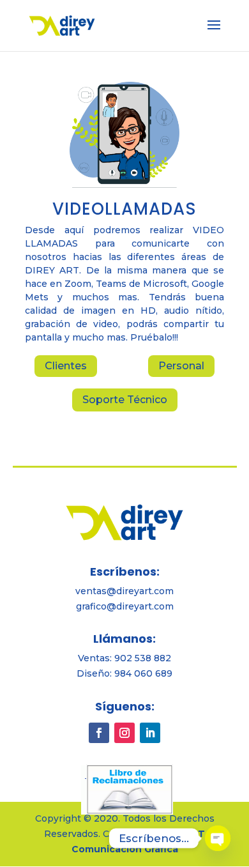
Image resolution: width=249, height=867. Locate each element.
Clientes (66, 366)
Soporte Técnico (124, 400)
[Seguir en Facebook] (99, 733)
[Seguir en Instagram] (124, 733)
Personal (181, 366)
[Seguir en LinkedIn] (150, 733)
